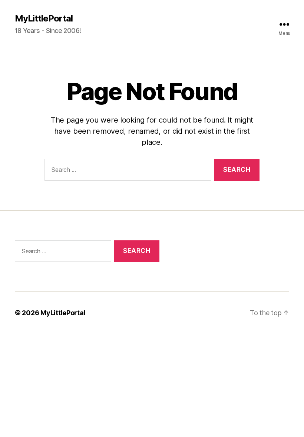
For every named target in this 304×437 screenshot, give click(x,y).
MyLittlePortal (44, 18)
